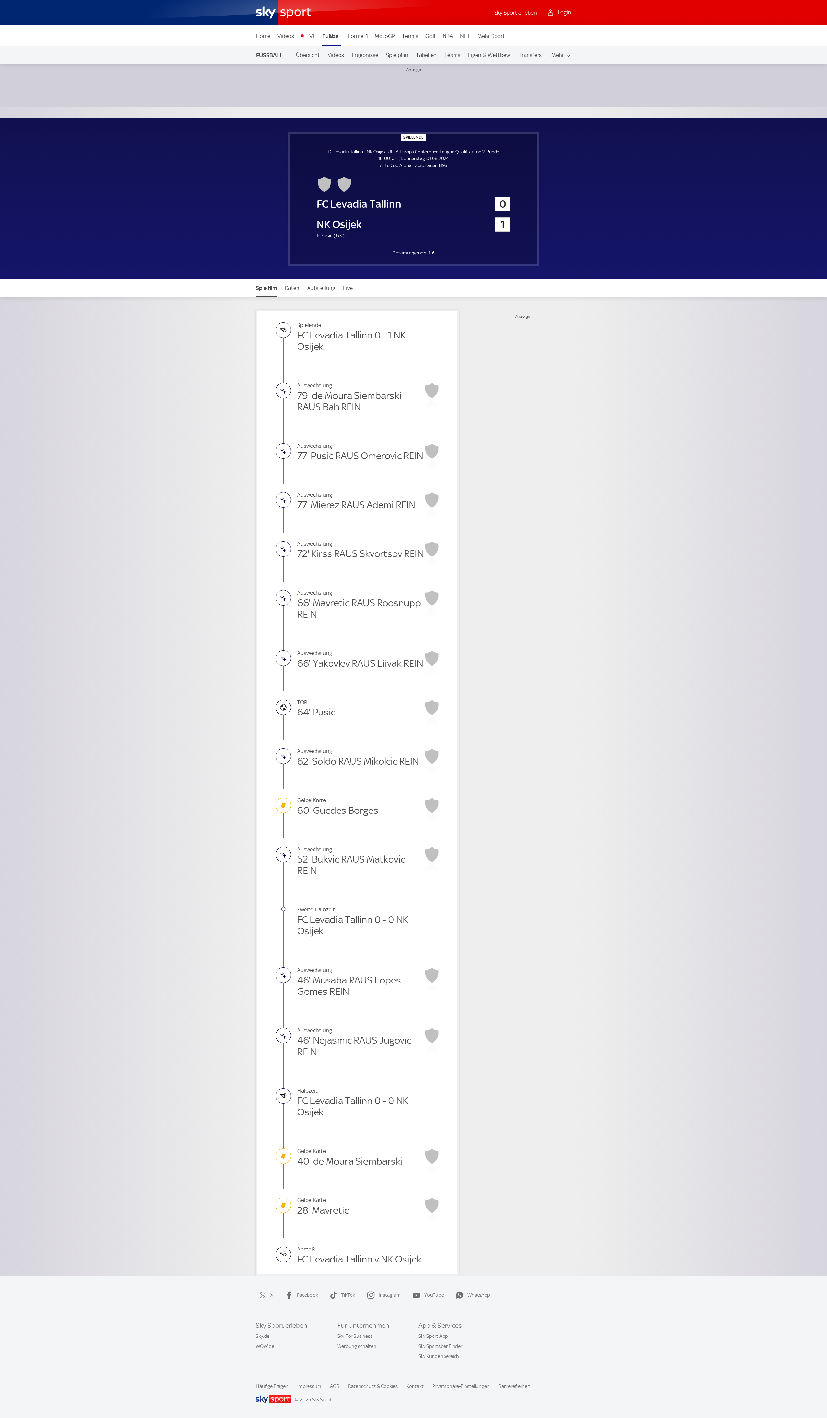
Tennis (410, 36)
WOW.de (265, 1346)
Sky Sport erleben (515, 12)
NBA (448, 36)
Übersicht (308, 55)
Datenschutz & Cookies (373, 1386)
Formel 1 (358, 36)
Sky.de (262, 1336)
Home (263, 36)
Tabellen (426, 55)
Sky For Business (354, 1336)
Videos (285, 36)
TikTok (348, 1295)
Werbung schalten (356, 1346)
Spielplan (397, 55)
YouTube (434, 1295)
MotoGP (385, 36)
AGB (334, 1386)
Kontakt (415, 1386)
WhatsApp (478, 1295)
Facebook (307, 1295)
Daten (292, 288)
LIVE (310, 36)
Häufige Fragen (272, 1386)
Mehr (557, 55)
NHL (465, 36)
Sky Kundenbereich (438, 1356)
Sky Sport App (433, 1336)
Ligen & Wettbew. (489, 55)
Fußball (331, 36)
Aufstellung (321, 288)
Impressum (309, 1386)
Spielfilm (266, 288)
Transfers (530, 55)
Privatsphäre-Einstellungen (461, 1386)
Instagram (390, 1295)
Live (348, 288)
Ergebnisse (365, 55)
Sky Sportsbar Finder (440, 1346)
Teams (452, 55)
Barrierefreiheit (514, 1386)
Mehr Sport (491, 36)
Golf (430, 36)
